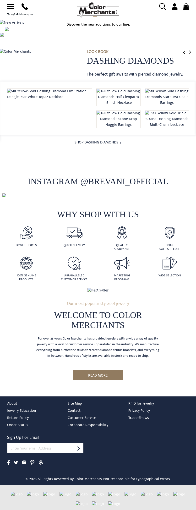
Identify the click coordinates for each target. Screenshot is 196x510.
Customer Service (82, 418)
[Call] (25, 6)
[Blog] (41, 462)
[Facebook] (8, 462)
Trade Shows (138, 418)
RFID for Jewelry (141, 404)
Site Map (75, 404)
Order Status (17, 425)
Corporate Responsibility (88, 425)
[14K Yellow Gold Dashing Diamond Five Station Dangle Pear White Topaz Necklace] (49, 108)
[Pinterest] (32, 462)
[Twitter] (16, 462)
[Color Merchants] (10, 6)
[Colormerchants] (98, 9)
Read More (98, 376)
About (12, 404)
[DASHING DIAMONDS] (15, 52)
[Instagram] (24, 462)
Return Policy (18, 418)
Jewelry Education (21, 411)
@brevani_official (124, 181)
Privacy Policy (139, 411)
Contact (74, 411)
